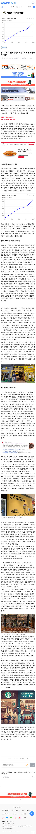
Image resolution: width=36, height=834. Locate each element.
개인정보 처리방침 (16, 810)
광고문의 (24, 814)
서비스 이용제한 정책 (26, 810)
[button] (15, 799)
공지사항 (15, 814)
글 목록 (9, 758)
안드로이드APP (5, 814)
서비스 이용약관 (5, 810)
